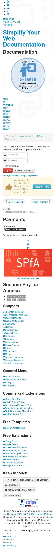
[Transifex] (28, 243)
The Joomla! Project (16, 513)
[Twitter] (8, 2)
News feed (13, 484)
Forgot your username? (11, 175)
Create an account (24, 170)
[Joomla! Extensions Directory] (8, 14)
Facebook (28, 479)
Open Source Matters (41, 513)
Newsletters (13, 494)
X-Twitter (11, 479)
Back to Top (10, 536)
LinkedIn (44, 479)
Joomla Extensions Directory (21, 489)
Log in (8, 170)
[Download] (28, 240)
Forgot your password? (29, 175)
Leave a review (41, 186)
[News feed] (8, 11)
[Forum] (28, 247)
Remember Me (12, 165)
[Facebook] (8, 5)
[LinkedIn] (8, 8)
